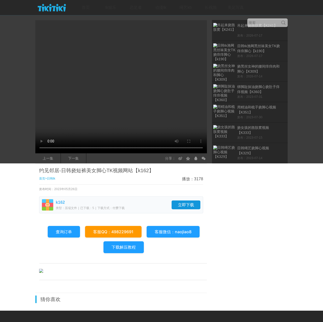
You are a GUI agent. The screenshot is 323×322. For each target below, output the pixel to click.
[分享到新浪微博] (180, 158)
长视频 (211, 7)
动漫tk (160, 7)
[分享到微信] (203, 158)
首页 (86, 7)
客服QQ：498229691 (113, 231)
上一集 (48, 158)
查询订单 (64, 231)
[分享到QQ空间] (188, 158)
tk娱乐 (110, 7)
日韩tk (51, 178)
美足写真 (236, 7)
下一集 (73, 158)
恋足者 (136, 7)
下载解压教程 (124, 247)
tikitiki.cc (51, 8)
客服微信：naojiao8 (173, 231)
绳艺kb (185, 7)
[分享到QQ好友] (196, 158)
